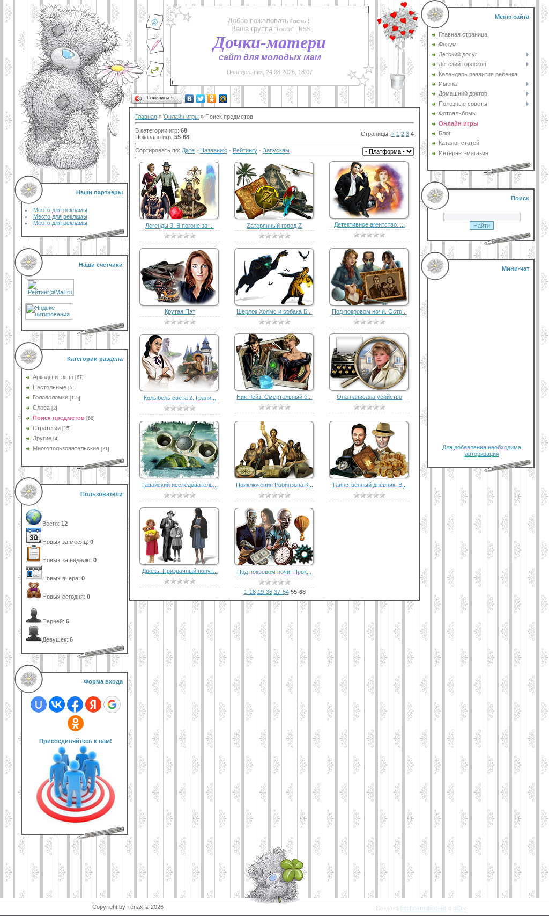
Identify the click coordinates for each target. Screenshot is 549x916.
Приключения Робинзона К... (274, 485)
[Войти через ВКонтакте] (57, 704)
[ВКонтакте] (189, 99)
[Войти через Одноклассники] (76, 723)
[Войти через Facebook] (75, 704)
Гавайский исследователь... (180, 485)
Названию (213, 150)
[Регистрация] (155, 52)
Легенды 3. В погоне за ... (179, 225)
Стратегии (47, 428)
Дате (188, 150)
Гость (298, 21)
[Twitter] (200, 99)
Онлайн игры (181, 116)
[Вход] (155, 75)
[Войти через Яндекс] (93, 704)
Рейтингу (245, 150)
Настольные (49, 387)
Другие (42, 438)
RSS (304, 29)
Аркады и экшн (53, 377)
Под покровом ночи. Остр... (369, 311)
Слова (41, 407)
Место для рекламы (60, 210)
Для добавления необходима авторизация (481, 450)
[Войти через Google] (112, 704)
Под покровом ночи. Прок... (274, 572)
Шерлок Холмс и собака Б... (274, 311)
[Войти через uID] (39, 704)
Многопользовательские (66, 448)
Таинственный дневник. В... (369, 485)
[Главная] (155, 28)
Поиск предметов (59, 418)
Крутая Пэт (180, 311)
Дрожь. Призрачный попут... (180, 571)
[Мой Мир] (223, 99)
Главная (146, 116)
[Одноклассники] (212, 99)
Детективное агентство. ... (369, 224)
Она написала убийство (369, 397)
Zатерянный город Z (274, 225)
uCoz (460, 908)
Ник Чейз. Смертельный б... (274, 397)
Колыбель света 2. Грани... (180, 398)
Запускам (276, 150)
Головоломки (50, 397)
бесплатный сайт (423, 908)
